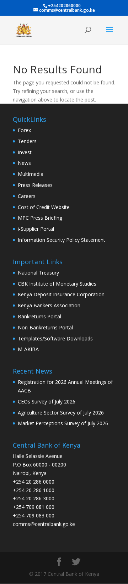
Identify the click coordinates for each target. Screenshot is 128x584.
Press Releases (35, 185)
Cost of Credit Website (44, 207)
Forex (24, 130)
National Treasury (38, 272)
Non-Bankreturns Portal (45, 327)
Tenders (27, 141)
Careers (27, 196)
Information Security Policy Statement (61, 239)
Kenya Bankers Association (49, 305)
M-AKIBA (28, 349)
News (24, 163)
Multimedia (30, 174)
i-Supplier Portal (36, 228)
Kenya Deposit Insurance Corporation (61, 294)
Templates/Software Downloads (55, 338)
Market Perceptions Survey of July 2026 (63, 423)
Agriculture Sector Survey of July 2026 (61, 412)
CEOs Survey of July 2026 (46, 401)
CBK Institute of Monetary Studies (57, 283)
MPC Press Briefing (40, 217)
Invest (25, 152)
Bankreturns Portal (39, 316)
